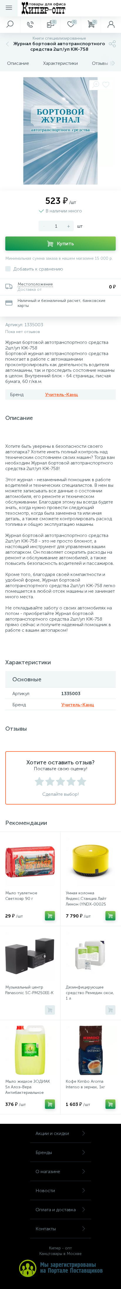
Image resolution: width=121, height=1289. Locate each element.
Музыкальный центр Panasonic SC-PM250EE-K (29, 990)
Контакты (46, 1228)
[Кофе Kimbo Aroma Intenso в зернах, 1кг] (90, 1050)
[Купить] (50, 915)
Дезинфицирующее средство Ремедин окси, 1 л (90, 993)
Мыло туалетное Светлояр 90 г (21, 896)
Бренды (44, 1152)
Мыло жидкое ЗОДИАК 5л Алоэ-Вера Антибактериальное (27, 1087)
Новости (45, 1190)
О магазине (48, 1171)
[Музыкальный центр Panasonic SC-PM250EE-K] (30, 956)
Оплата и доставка (56, 1209)
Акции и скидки (52, 1133)
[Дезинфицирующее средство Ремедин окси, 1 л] (90, 956)
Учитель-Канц (61, 394)
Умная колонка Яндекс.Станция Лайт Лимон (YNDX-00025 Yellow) (86, 901)
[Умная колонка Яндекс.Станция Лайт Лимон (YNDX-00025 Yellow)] (90, 862)
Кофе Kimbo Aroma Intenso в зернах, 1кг (85, 1084)
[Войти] (111, 24)
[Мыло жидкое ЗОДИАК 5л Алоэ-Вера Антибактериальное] (30, 1050)
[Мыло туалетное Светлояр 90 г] (30, 862)
